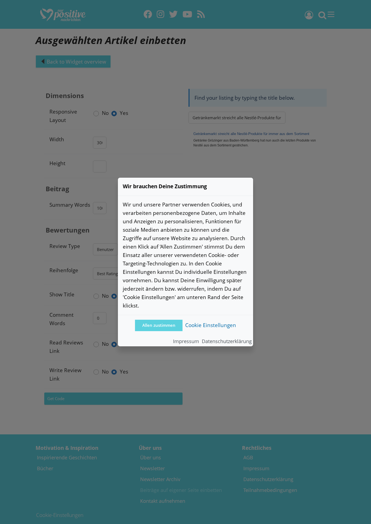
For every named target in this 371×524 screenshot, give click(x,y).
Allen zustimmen (158, 325)
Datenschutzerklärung (227, 341)
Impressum (186, 341)
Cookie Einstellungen (210, 325)
